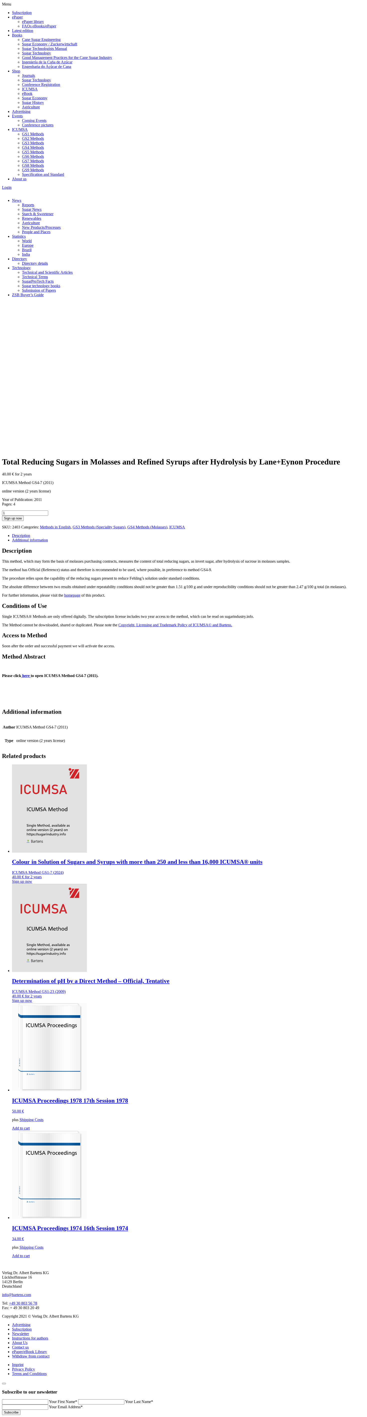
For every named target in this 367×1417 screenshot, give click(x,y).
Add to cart (21, 1128)
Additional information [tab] (30, 540)
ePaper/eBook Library (29, 1352)
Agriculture (31, 107)
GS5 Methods (33, 152)
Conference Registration (41, 84)
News (16, 200)
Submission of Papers (39, 290)
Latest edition (22, 30)
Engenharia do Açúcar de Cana (46, 66)
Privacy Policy (23, 1369)
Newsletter (20, 1334)
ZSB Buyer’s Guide (28, 295)
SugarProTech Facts (38, 281)
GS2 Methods (33, 138)
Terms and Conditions (29, 1374)
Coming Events (34, 120)
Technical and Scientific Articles (47, 272)
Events (17, 116)
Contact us (20, 1347)
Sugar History (33, 102)
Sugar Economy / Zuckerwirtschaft (49, 44)
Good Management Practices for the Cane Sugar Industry (67, 57)
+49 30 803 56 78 (23, 1303)
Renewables (31, 218)
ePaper (17, 17)
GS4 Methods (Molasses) (147, 527)
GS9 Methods (33, 170)
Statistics (19, 236)
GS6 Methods (33, 156)
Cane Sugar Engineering (41, 39)
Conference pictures (37, 125)
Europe (27, 245)
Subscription (22, 12)
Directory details (35, 263)
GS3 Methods (33, 143)
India (26, 254)
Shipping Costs (31, 1120)
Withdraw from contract (30, 1356)
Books (17, 35)
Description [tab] (21, 535)
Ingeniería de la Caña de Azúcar (47, 62)
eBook (27, 93)
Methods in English (55, 527)
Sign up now (13, 518)
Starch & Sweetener (37, 214)
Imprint (17, 1365)
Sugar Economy (34, 98)
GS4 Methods (33, 147)
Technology (21, 268)
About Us (19, 1343)
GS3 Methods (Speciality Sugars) (99, 527)
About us (19, 179)
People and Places (36, 232)
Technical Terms (35, 277)
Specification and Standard (43, 174)
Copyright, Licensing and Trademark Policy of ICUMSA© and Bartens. (175, 625)
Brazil (26, 250)
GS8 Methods (33, 165)
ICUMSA (30, 89)
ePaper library (33, 21)
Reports (28, 205)
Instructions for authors (30, 1338)
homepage (72, 595)
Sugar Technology (36, 53)
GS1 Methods (33, 134)
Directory (19, 259)
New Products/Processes (41, 227)
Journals (28, 75)
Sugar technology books (41, 286)
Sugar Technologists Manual (44, 48)
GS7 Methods (33, 161)
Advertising (21, 111)
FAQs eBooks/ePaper (39, 26)
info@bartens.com (16, 1295)
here (26, 676)
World (27, 241)
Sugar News (31, 209)
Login (6, 187)
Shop (16, 71)
